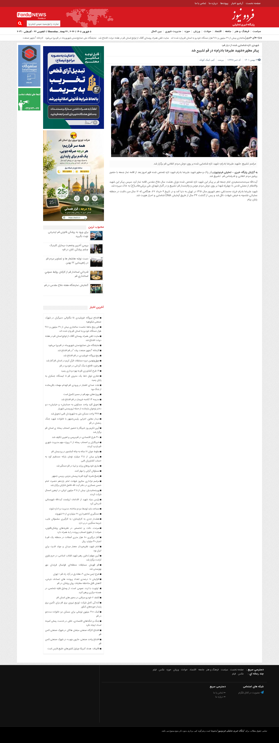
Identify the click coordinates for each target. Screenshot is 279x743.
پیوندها (224, 3)
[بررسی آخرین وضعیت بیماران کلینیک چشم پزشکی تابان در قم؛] (96, 254)
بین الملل (156, 31)
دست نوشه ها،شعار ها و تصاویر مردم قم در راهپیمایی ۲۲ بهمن (67, 261)
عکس (161, 670)
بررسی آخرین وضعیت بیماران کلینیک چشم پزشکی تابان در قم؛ (68, 247)
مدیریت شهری (173, 31)
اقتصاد (218, 31)
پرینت (221, 59)
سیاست (257, 31)
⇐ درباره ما (220, 697)
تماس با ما (200, 3)
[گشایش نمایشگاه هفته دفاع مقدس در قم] (96, 293)
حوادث (207, 31)
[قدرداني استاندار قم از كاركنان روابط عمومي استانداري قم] (96, 280)
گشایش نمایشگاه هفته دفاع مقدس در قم (66, 285)
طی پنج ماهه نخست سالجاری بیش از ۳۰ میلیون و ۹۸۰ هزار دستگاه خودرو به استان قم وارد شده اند (202, 38)
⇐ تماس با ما (219, 693)
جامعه (228, 31)
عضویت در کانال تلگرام (249, 693)
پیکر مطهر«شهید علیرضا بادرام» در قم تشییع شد (225, 51)
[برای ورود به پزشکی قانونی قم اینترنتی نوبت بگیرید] (96, 240)
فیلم (155, 670)
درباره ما (213, 3)
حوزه (187, 31)
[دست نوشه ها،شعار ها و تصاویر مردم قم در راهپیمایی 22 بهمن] (96, 267)
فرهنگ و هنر (242, 31)
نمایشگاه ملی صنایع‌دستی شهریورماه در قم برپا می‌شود (54, 38)
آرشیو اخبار (237, 3)
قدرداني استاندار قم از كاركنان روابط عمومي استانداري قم (66, 274)
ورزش (196, 31)
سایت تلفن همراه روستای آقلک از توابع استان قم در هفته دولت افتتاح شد (117, 38)
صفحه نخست (253, 3)
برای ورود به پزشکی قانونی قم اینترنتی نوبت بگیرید (68, 234)
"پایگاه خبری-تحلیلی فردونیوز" (231, 731)
